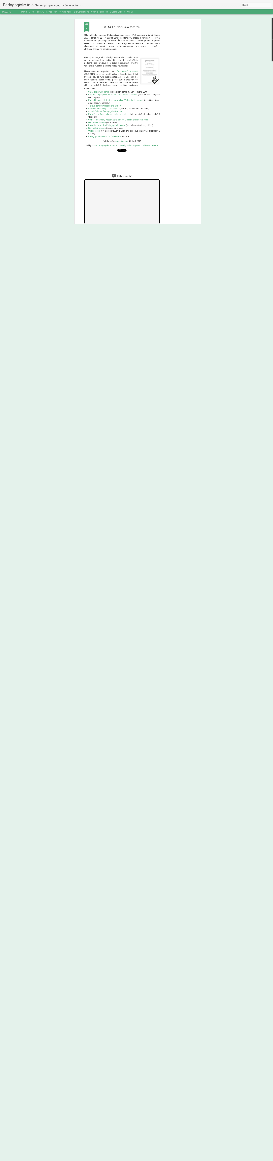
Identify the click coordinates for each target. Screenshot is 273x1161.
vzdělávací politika (149, 145)
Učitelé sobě (94, 130)
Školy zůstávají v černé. (98, 91)
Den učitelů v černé (127, 71)
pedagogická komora (107, 145)
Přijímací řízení (65, 11)
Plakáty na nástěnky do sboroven (103, 108)
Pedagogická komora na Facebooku (104, 136)
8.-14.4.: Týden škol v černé (122, 27)
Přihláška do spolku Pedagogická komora (106, 125)
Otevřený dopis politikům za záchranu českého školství (112, 94)
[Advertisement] (175, 67)
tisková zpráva (133, 145)
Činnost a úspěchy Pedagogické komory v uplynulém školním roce (118, 119)
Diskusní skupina (81, 11)
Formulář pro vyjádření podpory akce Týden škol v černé (115, 100)
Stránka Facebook (99, 11)
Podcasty (40, 11)
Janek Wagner (121, 141)
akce (94, 145)
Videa (31, 11)
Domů (24, 11)
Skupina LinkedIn (117, 11)
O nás (130, 11)
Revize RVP (51, 11)
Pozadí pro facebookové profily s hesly (107, 114)
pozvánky (122, 145)
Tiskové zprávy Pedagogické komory (104, 105)
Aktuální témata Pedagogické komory (105, 111)
